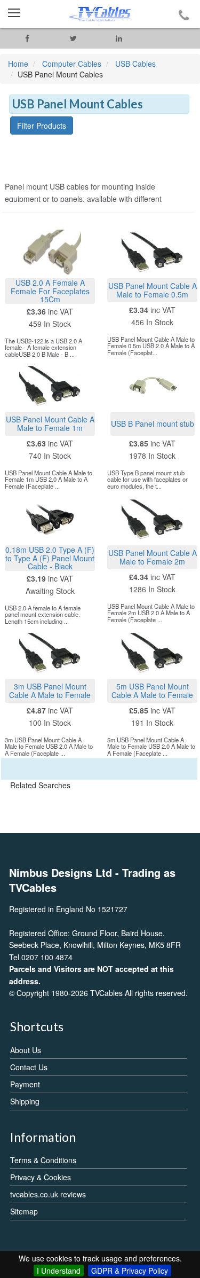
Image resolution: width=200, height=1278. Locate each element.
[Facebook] (27, 38)
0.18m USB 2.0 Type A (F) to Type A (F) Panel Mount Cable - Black (49, 558)
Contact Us (28, 1067)
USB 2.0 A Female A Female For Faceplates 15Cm (50, 291)
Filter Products (41, 125)
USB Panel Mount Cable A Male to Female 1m (50, 423)
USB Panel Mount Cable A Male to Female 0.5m (152, 289)
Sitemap (24, 1211)
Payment (25, 1084)
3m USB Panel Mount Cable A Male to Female (50, 690)
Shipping (24, 1101)
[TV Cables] (100, 14)
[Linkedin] (119, 38)
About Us (25, 1050)
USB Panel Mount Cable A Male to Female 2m (152, 556)
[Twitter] (73, 38)
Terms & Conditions (43, 1160)
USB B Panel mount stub (152, 423)
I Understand (59, 1270)
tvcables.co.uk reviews (48, 1194)
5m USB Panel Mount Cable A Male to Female (152, 690)
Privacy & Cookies (40, 1177)
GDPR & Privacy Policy (129, 1270)
